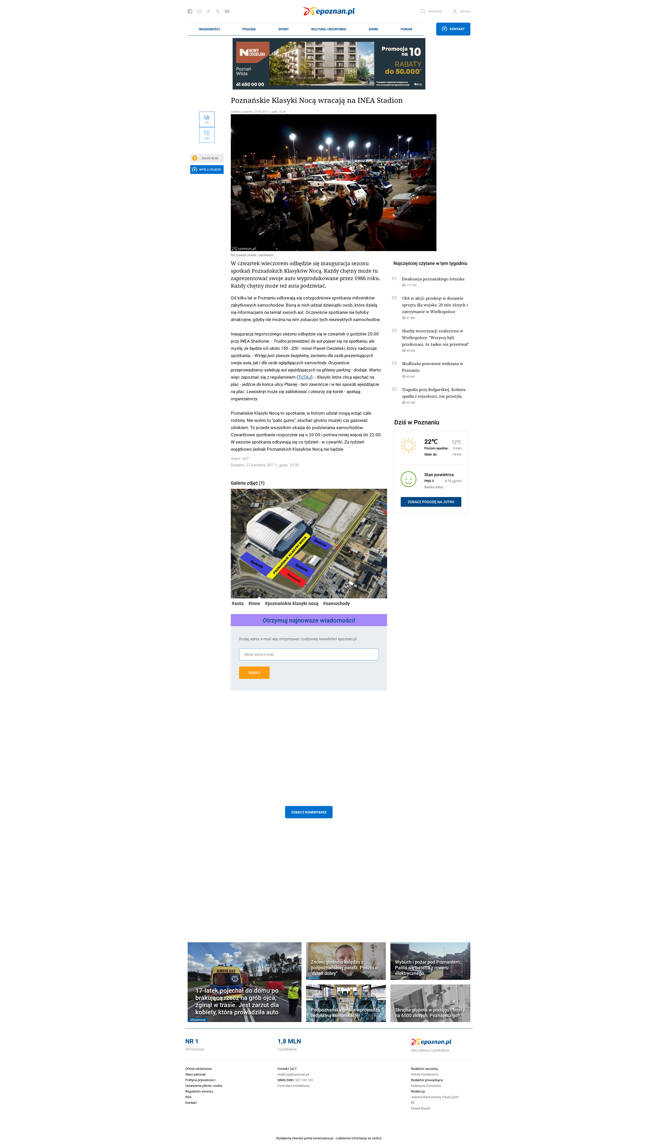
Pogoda (249, 29)
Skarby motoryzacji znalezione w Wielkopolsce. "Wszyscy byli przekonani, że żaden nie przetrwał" (435, 337)
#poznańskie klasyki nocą (291, 603)
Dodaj (254, 672)
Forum (406, 29)
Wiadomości (209, 29)
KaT (245, 458)
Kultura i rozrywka (328, 29)
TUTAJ (304, 377)
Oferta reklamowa (198, 1069)
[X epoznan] (217, 11)
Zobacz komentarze (308, 812)
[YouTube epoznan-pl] (227, 11)
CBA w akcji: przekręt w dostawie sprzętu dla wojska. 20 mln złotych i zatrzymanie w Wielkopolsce (435, 305)
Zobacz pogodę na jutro (431, 502)
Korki (373, 29)
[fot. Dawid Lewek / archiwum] (309, 182)
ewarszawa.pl (323, 1138)
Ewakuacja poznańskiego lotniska (433, 278)
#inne (254, 603)
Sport (283, 29)
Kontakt (457, 29)
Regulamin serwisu (199, 1091)
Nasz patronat (195, 1074)
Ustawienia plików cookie (203, 1086)
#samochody (336, 603)
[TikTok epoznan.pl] (208, 11)
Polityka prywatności (200, 1080)
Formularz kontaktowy (294, 1086)
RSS (188, 1097)
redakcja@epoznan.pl (293, 1074)
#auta (238, 603)
